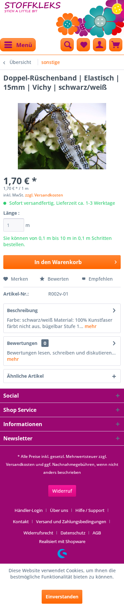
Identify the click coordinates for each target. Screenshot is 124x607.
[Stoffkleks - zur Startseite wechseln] (32, 16)
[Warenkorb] (115, 44)
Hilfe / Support (89, 510)
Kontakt (21, 521)
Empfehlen (100, 279)
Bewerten (58, 279)
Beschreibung (22, 310)
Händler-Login (29, 510)
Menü (24, 45)
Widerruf (62, 491)
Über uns (59, 510)
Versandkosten (20, 464)
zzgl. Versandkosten (44, 195)
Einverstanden (62, 596)
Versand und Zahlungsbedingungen (71, 521)
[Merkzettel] (83, 44)
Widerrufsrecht (38, 533)
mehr (90, 326)
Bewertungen (22, 343)
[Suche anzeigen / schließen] (67, 44)
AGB (97, 533)
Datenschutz (73, 533)
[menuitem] (18, 44)
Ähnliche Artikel (25, 376)
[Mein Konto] (99, 44)
